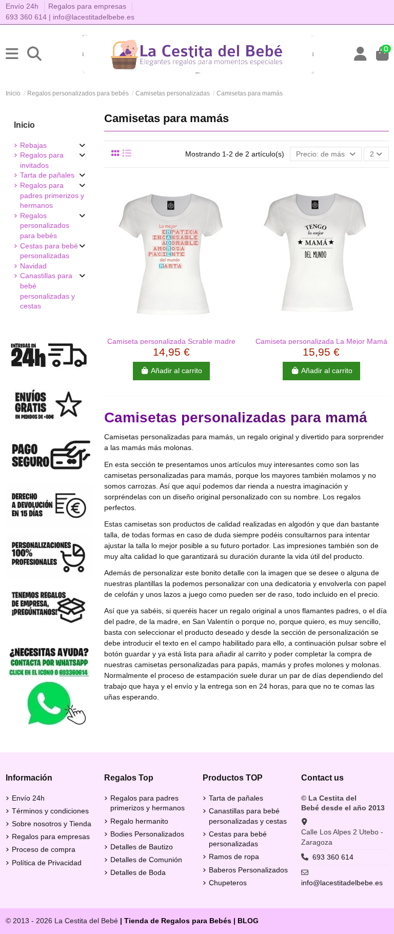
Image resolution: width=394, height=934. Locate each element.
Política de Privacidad (47, 863)
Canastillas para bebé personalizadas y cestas (47, 290)
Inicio (24, 125)
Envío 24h (23, 6)
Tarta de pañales (47, 175)
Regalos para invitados (42, 160)
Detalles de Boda (138, 872)
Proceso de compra (43, 849)
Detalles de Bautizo (141, 847)
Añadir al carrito (176, 370)
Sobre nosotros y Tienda (51, 824)
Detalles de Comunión (146, 859)
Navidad (33, 266)
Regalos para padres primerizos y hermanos (52, 195)
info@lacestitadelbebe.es (93, 17)
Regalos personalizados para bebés (44, 225)
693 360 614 (26, 17)
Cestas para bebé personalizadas (49, 251)
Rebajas (33, 145)
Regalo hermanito (139, 821)
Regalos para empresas (87, 6)
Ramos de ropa (234, 856)
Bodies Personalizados (147, 834)
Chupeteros (228, 883)
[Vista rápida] (171, 328)
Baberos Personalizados (248, 870)
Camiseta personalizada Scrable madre (171, 341)
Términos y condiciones (50, 811)
